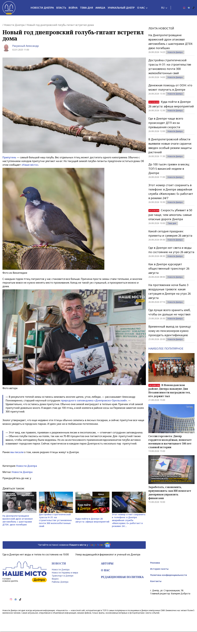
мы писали (17, 452)
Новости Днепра (42, 7)
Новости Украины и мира (65, 572)
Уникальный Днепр (121, 7)
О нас (141, 7)
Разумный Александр (25, 46)
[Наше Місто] (8, 7)
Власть (61, 7)
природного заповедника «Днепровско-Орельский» (94, 400)
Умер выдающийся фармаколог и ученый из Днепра (107, 554)
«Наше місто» (29, 164)
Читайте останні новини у (71, 544)
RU (163, 7)
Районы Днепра (60, 581)
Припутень (9, 157)
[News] (189, 7)
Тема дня (86, 7)
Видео (55, 578)
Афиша (100, 7)
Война (73, 7)
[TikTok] (193, 7)
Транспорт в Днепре (62, 575)
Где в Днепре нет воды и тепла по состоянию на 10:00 (35, 554)
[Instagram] (184, 7)
